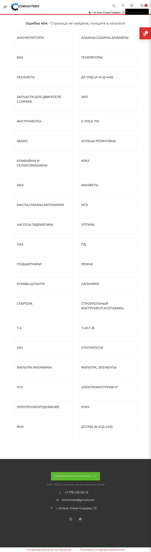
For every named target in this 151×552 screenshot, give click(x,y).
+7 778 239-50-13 (76, 492)
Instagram (71, 519)
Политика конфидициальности (102, 549)
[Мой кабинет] (131, 6)
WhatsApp (80, 519)
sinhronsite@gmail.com (78, 500)
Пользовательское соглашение (49, 549)
